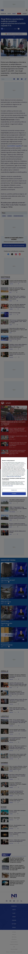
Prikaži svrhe (14, 490)
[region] (14, 477)
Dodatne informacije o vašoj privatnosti (13, 476)
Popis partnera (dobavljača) (7, 485)
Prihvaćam (14, 493)
